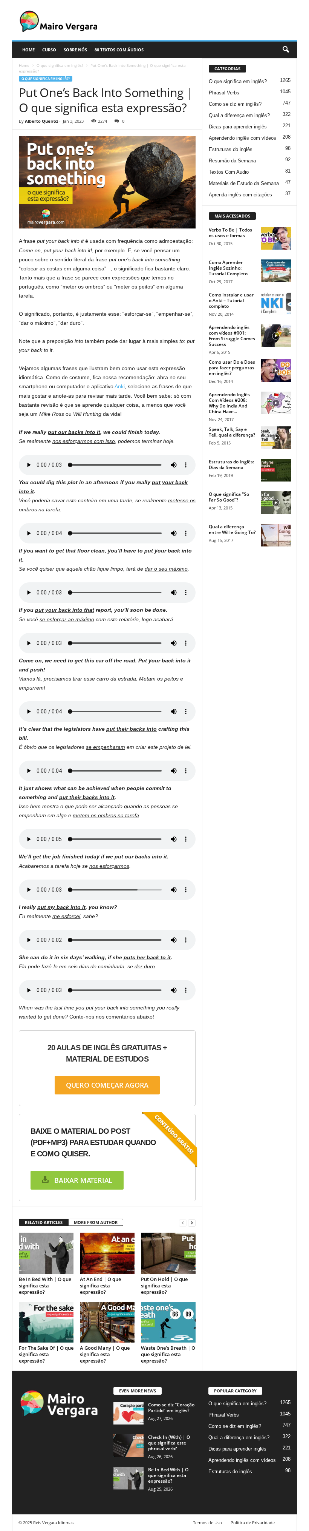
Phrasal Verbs (224, 93)
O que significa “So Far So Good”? (229, 497)
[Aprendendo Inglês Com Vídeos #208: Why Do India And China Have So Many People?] (276, 403)
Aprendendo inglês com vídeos (242, 138)
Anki (120, 386)
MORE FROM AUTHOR (96, 1222)
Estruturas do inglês (230, 149)
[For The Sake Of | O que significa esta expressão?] (46, 1322)
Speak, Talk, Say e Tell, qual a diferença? (232, 432)
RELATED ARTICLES (44, 1222)
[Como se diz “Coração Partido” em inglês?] (128, 1413)
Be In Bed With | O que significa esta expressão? (45, 1285)
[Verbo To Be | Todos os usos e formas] (276, 238)
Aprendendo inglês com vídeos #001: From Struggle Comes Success (232, 335)
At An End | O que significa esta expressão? (100, 1285)
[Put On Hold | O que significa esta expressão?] (168, 1253)
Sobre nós (75, 49)
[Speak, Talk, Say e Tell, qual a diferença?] (276, 437)
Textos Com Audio (229, 172)
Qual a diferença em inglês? (239, 115)
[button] (285, 50)
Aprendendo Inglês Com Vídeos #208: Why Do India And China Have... (229, 403)
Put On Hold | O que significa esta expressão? (164, 1285)
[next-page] (192, 1223)
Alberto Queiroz (41, 121)
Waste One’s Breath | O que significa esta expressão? (168, 1354)
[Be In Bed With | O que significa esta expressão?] (46, 1253)
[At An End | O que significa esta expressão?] (107, 1253)
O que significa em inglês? (60, 65)
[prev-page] (183, 1223)
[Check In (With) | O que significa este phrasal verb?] (128, 1445)
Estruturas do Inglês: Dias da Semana (231, 464)
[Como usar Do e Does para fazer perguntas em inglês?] (276, 370)
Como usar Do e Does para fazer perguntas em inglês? (232, 368)
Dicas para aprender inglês (238, 127)
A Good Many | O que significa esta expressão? (105, 1354)
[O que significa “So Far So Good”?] (276, 502)
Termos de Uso (207, 1522)
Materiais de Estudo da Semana (244, 183)
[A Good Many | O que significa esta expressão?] (107, 1322)
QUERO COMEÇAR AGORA (107, 1085)
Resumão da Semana (232, 161)
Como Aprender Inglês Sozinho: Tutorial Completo (228, 268)
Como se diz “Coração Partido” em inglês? (171, 1407)
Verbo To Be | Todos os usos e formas (230, 233)
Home (24, 65)
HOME (28, 49)
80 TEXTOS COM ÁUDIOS (119, 49)
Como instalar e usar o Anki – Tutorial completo (231, 300)
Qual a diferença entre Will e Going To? (232, 529)
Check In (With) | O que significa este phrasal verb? (169, 1443)
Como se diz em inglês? (235, 104)
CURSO (49, 49)
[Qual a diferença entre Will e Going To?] (276, 535)
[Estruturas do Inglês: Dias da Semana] (276, 470)
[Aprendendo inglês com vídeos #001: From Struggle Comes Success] (276, 335)
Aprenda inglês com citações (240, 195)
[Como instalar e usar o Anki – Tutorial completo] (276, 303)
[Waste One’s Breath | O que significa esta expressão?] (168, 1322)
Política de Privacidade (253, 1522)
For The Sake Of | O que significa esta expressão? (46, 1354)
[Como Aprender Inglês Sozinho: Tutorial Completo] (276, 270)
